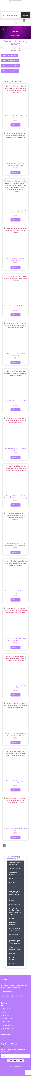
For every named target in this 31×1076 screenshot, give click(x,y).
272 (19, 845)
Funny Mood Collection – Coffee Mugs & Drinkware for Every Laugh (15, 911)
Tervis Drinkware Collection (14, 958)
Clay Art (11, 878)
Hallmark (12, 918)
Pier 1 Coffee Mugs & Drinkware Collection (15, 948)
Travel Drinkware (14, 963)
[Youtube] (12, 996)
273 (23, 845)
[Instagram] (7, 996)
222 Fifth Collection (15, 868)
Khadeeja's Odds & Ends (14, 935)
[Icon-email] (22, 996)
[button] (24, 20)
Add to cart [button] (15, 125)
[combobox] (10, 15)
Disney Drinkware (14, 904)
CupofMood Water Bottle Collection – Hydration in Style (14, 892)
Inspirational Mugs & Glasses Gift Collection (15, 929)
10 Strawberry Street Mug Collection (15, 863)
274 (5, 849)
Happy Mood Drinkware (13, 923)
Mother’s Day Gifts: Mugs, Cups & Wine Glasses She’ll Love (14, 941)
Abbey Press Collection (13, 873)
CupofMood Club (14, 887)
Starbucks (12, 953)
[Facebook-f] (3, 996)
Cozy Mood (12, 882)
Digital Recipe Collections (13, 899)
